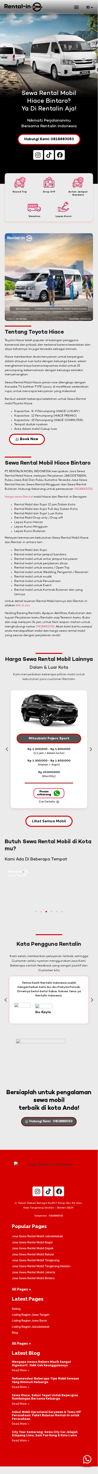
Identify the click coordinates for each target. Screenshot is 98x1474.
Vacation (34, 216)
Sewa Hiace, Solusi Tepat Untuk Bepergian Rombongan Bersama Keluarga (45, 1397)
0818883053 (83, 489)
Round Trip (20, 192)
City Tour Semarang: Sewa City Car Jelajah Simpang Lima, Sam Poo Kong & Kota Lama (45, 1433)
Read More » (20, 1370)
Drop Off (49, 192)
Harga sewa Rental (19, 497)
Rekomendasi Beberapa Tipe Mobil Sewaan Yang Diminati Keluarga (45, 1380)
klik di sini (23, 605)
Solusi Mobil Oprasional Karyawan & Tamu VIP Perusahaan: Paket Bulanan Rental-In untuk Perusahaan (46, 1415)
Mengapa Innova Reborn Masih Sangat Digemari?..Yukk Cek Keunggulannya (41, 1363)
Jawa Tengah (17, 875)
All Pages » (21, 1289)
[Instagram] (38, 155)
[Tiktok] (49, 155)
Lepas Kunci (63, 216)
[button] (76, 7)
